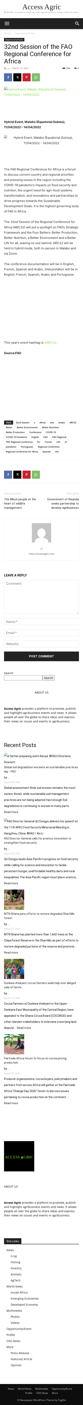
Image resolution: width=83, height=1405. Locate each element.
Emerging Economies (25, 1298)
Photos (15, 1317)
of (66, 441)
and (52, 422)
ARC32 (73, 422)
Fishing (15, 1262)
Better (9, 427)
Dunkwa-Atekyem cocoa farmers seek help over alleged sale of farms (40, 985)
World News (14, 1286)
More (9, 1347)
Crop (14, 1256)
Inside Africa (19, 1292)
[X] (17, 77)
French (48, 441)
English (35, 437)
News (10, 1250)
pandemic (11, 446)
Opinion (16, 1365)
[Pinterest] (27, 77)
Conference (35, 432)
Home (7, 33)
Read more (11, 812)
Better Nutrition (50, 427)
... (8, 68)
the (57, 451)
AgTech (16, 1280)
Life (58, 441)
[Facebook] (8, 77)
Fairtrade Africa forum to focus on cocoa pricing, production (35, 1060)
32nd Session (22, 422)
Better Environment (27, 427)
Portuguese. (27, 446)
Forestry (16, 1268)
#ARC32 (50, 342)
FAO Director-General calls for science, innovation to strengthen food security (37, 840)
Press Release (20, 1353)
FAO (45, 437)
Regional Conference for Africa (22, 451)
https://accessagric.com (41, 553)
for (38, 441)
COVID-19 (51, 432)
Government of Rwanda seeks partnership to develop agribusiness (63, 503)
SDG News (13, 1341)
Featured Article (21, 1359)
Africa (42, 422)
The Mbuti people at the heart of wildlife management (20, 503)
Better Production (15, 432)
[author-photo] (41, 542)
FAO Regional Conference (19, 441)
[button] (77, 23)
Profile (10, 1335)
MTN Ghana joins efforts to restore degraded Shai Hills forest (39, 916)
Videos (15, 1323)
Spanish (47, 451)
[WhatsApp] (36, 77)
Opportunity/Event (25, 33)
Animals (16, 1274)
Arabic (61, 422)
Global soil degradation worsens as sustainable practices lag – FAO (41, 769)
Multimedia (14, 1311)
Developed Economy (24, 1304)
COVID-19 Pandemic (16, 437)
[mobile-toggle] (6, 23)
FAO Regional (59, 437)
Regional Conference (49, 446)
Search (8, 673)
